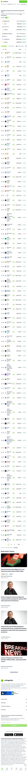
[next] (22, 544)
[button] (14, 672)
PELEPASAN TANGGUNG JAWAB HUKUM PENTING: (12, 738)
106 (19, 544)
